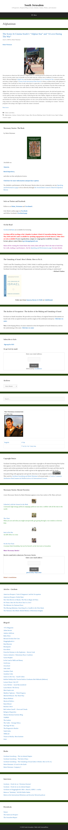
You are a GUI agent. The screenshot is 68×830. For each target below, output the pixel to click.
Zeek (5, 739)
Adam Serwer (8, 630)
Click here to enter (28, 328)
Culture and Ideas (9, 112)
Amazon (29, 300)
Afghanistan (8, 115)
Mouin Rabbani (8, 698)
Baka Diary (7, 636)
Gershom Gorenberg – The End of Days (16, 759)
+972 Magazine (8, 628)
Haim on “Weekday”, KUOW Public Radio (17, 792)
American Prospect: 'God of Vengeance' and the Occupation (22, 594)
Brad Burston (8, 644)
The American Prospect (11, 815)
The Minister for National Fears (13, 605)
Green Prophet (8, 657)
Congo (27, 115)
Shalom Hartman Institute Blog (13, 715)
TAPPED (6, 717)
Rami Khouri (8, 704)
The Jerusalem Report (10, 817)
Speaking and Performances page (41, 248)
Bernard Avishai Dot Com (12, 638)
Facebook (24, 211)
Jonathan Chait (8, 671)
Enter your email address (34, 558)
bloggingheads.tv (9, 641)
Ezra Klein (7, 649)
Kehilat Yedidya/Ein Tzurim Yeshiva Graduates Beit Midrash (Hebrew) (26, 679)
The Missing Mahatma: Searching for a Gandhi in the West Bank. (24, 608)
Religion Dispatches (10, 712)
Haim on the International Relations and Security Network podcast (24, 795)
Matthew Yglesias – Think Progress (15, 693)
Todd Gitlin (7, 731)
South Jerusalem (34, 5)
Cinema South (21, 115)
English (6, 442)
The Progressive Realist (11, 728)
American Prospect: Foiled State (14, 597)
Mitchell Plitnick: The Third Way (14, 696)
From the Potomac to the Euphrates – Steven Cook (19, 652)
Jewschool (7, 666)
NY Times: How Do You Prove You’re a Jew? (17, 602)
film (31, 115)
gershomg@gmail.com (30, 241)
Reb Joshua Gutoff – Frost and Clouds (15, 709)
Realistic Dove (8, 706)
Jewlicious (7, 663)
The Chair (7, 518)
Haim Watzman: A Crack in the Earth (15, 764)
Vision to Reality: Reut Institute (13, 736)
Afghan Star (20, 79)
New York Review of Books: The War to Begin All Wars (21, 600)
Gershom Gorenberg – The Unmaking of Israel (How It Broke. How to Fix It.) (28, 762)
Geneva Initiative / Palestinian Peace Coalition (18, 655)
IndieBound (48, 300)
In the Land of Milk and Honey (13, 660)
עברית (23, 442)
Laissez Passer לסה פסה (11, 682)
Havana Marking (37, 115)
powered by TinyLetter (34, 572)
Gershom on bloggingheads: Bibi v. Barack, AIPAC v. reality (22, 789)
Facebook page (22, 213)
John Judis (7, 668)
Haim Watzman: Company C (12, 767)
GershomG (29, 206)
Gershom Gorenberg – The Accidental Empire (18, 756)
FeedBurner (38, 369)
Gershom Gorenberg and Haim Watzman (24, 476)
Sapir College (59, 115)
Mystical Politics (9, 701)
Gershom (6, 230)
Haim (12, 230)
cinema (14, 115)
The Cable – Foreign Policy (12, 723)
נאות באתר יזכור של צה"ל (28, 446)
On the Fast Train (9, 544)
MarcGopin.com (9, 690)
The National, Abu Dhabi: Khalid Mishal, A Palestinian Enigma (23, 611)
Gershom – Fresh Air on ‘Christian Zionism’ (17, 784)
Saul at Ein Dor (8, 532)
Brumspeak (7, 647)
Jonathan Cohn (8, 674)
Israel (44, 115)
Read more (6, 107)
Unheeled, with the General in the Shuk (16, 504)
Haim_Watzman (17, 206)
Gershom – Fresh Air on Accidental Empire (17, 787)
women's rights (7, 117)
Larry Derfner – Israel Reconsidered (15, 685)
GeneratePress (44, 827)
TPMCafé (6, 734)
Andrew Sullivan (9, 633)
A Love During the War (47, 79)
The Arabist (7, 720)
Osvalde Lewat (50, 115)
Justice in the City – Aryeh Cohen (14, 677)
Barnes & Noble (37, 300)
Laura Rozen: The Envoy (11, 687)
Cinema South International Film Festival (30, 81)
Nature (6, 812)
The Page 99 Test (9, 726)
